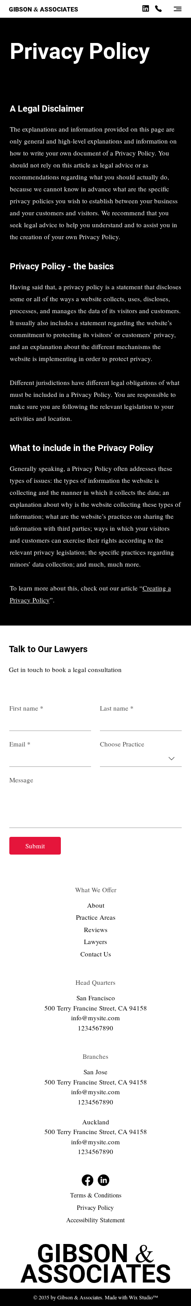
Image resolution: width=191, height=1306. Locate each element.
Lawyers (95, 941)
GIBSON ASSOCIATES (43, 9)
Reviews (95, 929)
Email (20, 744)
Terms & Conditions (95, 1195)
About (95, 905)
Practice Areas (95, 917)
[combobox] (141, 759)
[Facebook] (87, 1180)
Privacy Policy (95, 1207)
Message (21, 780)
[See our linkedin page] (145, 8)
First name (26, 708)
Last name (117, 708)
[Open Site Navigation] (178, 9)
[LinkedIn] (103, 1180)
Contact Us (95, 953)
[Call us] (158, 8)
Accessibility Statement (95, 1220)
